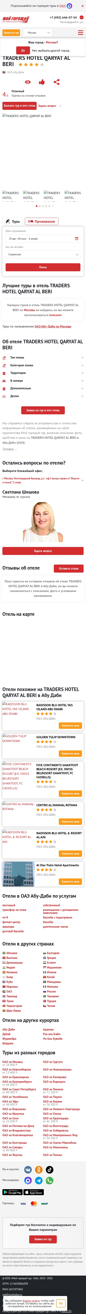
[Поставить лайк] (42, 82)
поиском (55, 315)
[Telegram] (39, 1180)
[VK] (28, 1170)
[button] (28, 82)
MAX (62, 6)
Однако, (8, 449)
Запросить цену (70, 725)
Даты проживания (16, 230)
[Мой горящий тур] (15, 19)
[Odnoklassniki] (39, 1170)
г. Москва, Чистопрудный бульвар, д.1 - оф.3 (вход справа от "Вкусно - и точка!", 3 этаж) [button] (41, 480)
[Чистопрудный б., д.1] (83, 17)
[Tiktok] (49, 1170)
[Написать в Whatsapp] (49, 1180)
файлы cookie (31, 1300)
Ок (61, 1303)
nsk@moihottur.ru (12, 1294)
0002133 (66, 1311)
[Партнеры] (35, 1204)
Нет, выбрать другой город (50, 50)
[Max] (69, 6)
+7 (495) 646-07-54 (63, 17)
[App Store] (33, 1192)
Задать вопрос (47, 106)
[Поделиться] (57, 82)
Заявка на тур (11, 32)
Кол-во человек (14, 246)
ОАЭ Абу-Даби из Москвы (53, 326)
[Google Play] (12, 1192)
